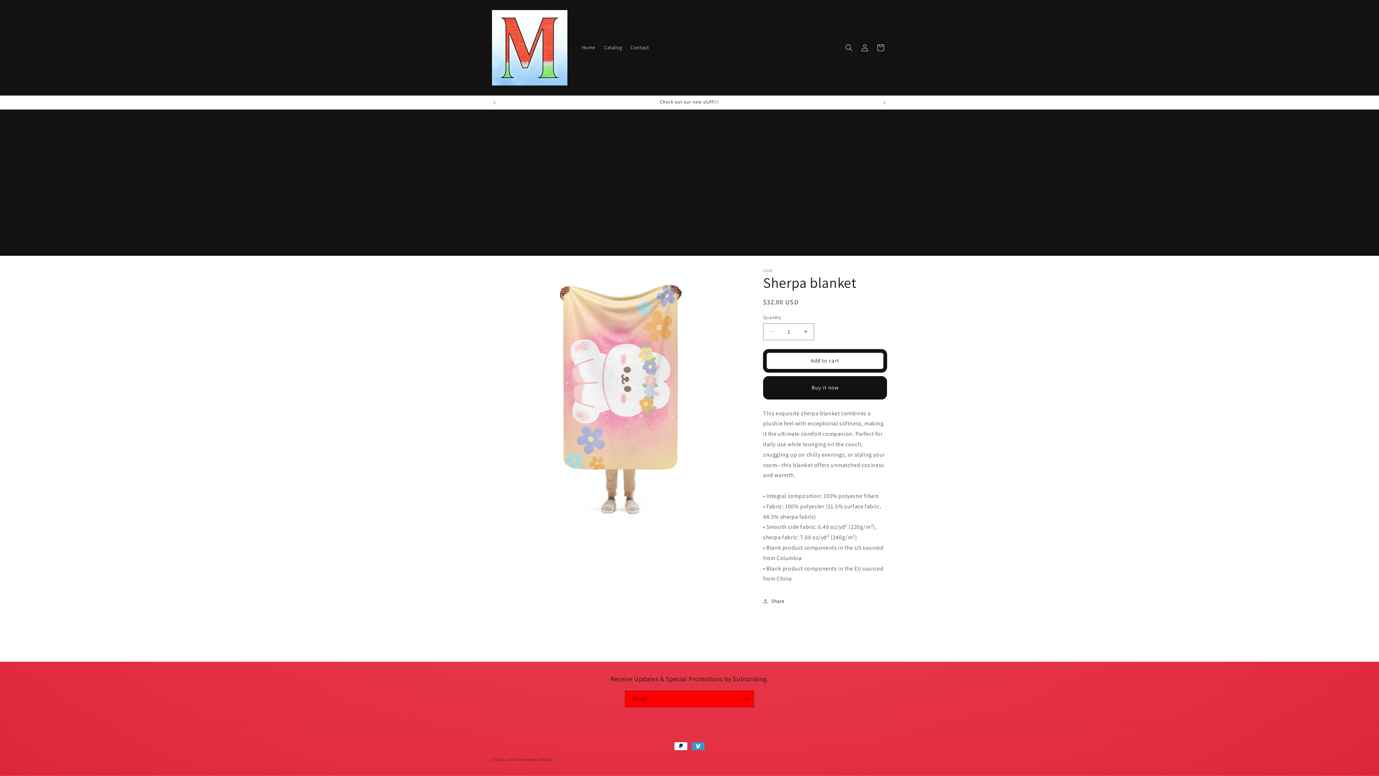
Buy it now (825, 387)
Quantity (772, 317)
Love (511, 759)
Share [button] (778, 601)
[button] (849, 48)
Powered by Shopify (534, 759)
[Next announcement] (884, 102)
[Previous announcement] (494, 102)
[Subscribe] (746, 698)
